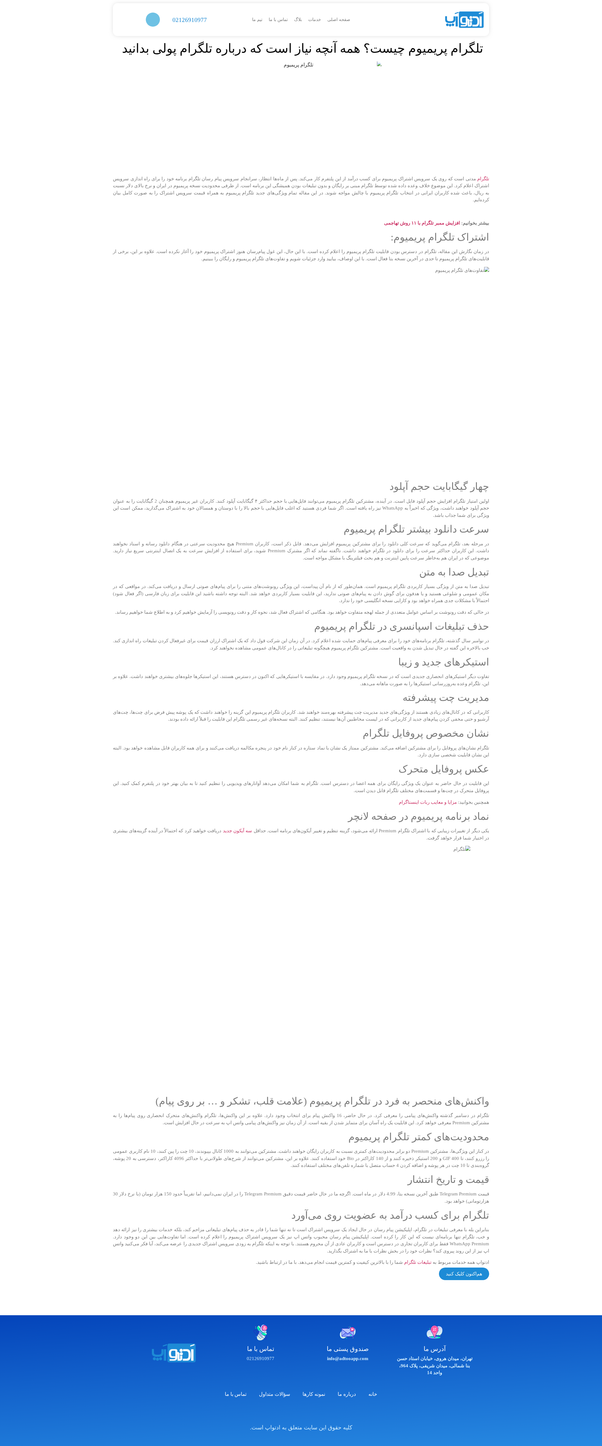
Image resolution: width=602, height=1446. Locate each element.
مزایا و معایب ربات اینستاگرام (428, 802)
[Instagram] (310, 1412)
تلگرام (483, 178)
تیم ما (257, 19)
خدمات (314, 19)
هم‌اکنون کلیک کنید (464, 1273)
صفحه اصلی (338, 19)
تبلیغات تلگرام (417, 1262)
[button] (153, 20)
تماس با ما (278, 19)
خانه (372, 1394)
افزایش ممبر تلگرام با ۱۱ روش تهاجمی (422, 222)
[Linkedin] (275, 1412)
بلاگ (298, 19)
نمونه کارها (314, 1394)
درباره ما (347, 1394)
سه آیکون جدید (237, 830)
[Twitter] (327, 1412)
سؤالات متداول (274, 1394)
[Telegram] (292, 1412)
